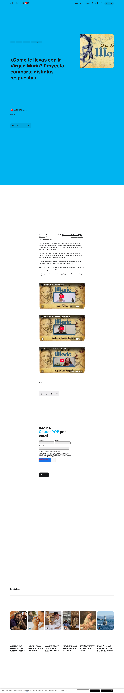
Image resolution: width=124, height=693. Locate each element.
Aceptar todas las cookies (107, 690)
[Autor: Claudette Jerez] (99, 628)
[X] (95, 3)
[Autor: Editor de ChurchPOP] (11, 110)
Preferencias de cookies (82, 690)
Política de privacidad (57, 456)
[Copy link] (28, 125)
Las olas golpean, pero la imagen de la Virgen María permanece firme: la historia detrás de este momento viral (105, 648)
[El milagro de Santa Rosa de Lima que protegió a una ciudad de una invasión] (88, 620)
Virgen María (39, 42)
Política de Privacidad (30, 691)
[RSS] (102, 3)
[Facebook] (92, 3)
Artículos (82, 3)
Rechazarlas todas (95, 690)
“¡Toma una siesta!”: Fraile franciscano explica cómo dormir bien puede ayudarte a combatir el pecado (17, 648)
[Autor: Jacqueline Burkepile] (12, 628)
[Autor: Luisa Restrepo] (82, 628)
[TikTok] (100, 3)
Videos (88, 3)
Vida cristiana (26, 42)
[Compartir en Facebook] (13, 125)
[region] (62, 691)
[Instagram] (97, 3)
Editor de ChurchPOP (18, 109)
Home (76, 3)
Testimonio (19, 42)
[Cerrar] (122, 690)
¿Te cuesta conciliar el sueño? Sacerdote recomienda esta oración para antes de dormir (52, 648)
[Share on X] (23, 125)
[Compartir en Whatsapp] (18, 125)
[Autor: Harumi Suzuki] (30, 628)
